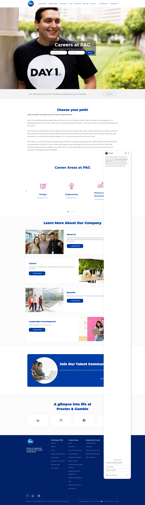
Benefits (53, 446)
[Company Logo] (31, 3)
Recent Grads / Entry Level (93, 450)
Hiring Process (55, 457)
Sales (69, 481)
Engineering (71, 446)
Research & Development (75, 477)
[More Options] (107, 475)
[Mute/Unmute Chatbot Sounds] (125, 153)
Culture (53, 450)
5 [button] (75, 211)
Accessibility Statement (84, 501)
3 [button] (71, 211)
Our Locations (54, 468)
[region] (117, 314)
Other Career (71, 488)
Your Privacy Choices (96, 501)
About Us (53, 443)
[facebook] (27, 496)
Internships (89, 446)
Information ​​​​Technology (74, 457)
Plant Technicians (90, 457)
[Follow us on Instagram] (61, 420)
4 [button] (73, 211)
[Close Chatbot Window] (128, 153)
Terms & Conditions (109, 501)
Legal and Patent (72, 461)
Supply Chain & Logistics (74, 485)
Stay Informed (77, 3)
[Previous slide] (26, 191)
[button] (90, 52)
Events (71, 3)
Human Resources (73, 454)
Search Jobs (85, 3)
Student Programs (91, 443)
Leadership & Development (58, 454)
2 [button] (69, 211)
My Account (93, 3)
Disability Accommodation (58, 461)
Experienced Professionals (93, 454)
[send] (127, 475)
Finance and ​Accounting (74, 450)
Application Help (55, 464)
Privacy (117, 501)
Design (70, 443)
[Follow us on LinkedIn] (38, 420)
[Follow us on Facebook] (84, 420)
